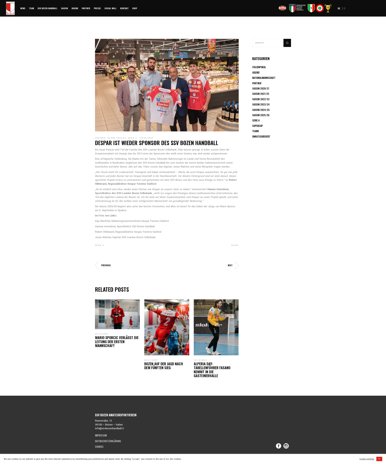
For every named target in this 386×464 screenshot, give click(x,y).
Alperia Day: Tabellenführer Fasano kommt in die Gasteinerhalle (212, 369)
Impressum (101, 435)
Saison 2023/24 (261, 104)
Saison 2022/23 (260, 99)
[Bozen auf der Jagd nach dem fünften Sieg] (166, 327)
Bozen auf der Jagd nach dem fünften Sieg (163, 365)
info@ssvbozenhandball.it (109, 428)
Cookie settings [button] (366, 459)
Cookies (99, 446)
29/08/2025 (146, 138)
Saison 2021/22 (260, 94)
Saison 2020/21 (260, 88)
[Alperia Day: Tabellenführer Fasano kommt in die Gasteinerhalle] (216, 327)
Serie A (132, 138)
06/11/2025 (151, 360)
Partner (100, 138)
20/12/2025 (101, 334)
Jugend (255, 72)
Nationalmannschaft (263, 78)
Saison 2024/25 (261, 110)
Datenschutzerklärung (108, 441)
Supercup (257, 126)
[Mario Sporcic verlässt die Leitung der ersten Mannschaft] (117, 314)
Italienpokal (259, 67)
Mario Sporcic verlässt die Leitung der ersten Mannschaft (117, 341)
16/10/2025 (200, 360)
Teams (255, 131)
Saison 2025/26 (116, 138)
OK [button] (379, 459)
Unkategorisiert (261, 136)
